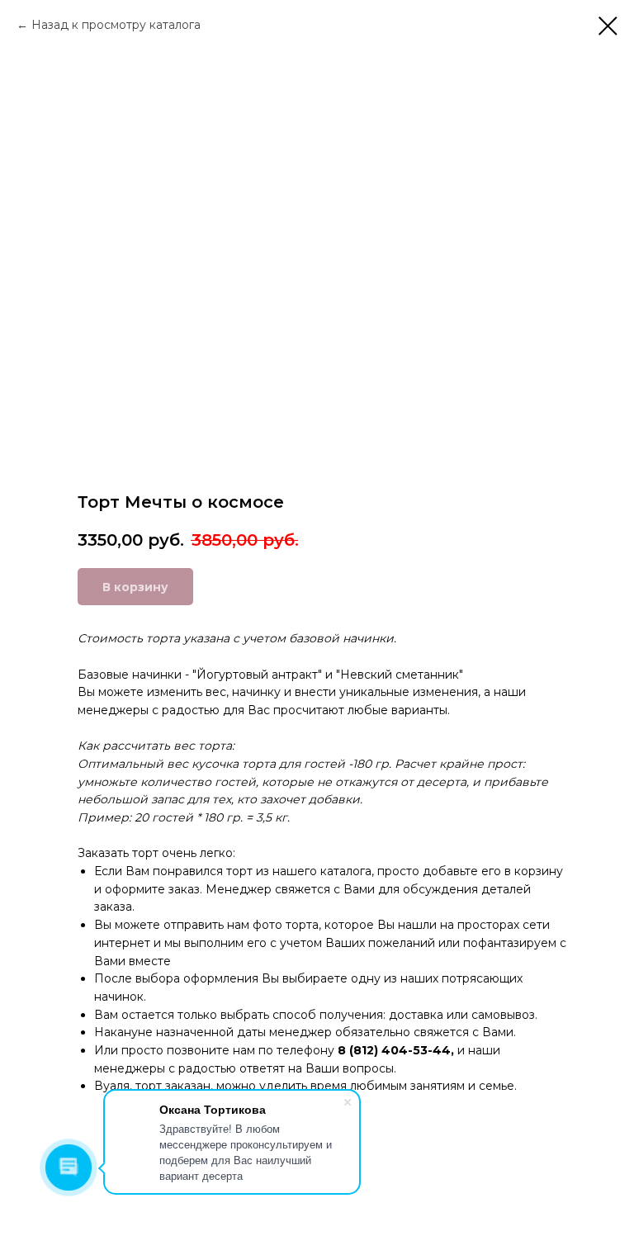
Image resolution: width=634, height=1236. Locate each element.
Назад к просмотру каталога (116, 24)
